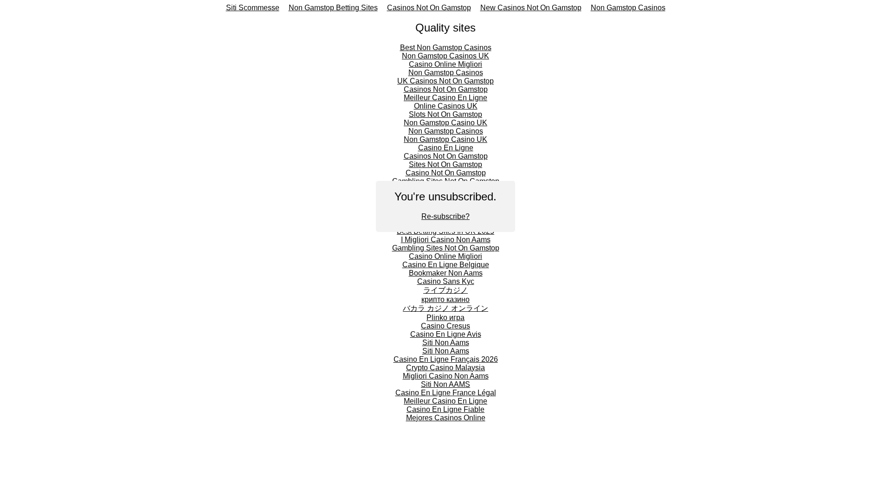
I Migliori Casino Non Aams (446, 240)
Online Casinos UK (446, 106)
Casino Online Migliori (445, 64)
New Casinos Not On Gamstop (530, 8)
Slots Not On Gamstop (445, 114)
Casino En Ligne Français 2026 (446, 359)
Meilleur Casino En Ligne (445, 98)
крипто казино (445, 299)
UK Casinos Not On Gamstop (445, 81)
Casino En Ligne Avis (445, 334)
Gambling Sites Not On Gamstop (445, 248)
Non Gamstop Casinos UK (445, 56)
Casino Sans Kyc (445, 281)
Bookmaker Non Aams (446, 273)
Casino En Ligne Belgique (445, 265)
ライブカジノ (445, 290)
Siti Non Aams (445, 343)
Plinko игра (445, 317)
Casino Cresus (445, 326)
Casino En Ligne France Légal (445, 393)
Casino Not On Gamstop (446, 173)
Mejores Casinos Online (445, 418)
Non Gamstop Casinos (628, 8)
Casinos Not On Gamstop (429, 8)
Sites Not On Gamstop (445, 164)
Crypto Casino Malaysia (445, 368)
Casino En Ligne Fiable (445, 409)
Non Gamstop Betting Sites (333, 8)
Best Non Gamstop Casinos (445, 47)
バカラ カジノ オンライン (445, 308)
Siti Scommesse (252, 8)
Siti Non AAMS (445, 384)
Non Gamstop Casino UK (445, 123)
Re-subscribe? (445, 216)
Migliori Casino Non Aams (446, 376)
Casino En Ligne (445, 148)
